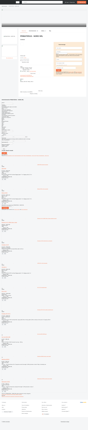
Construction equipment (6, 394)
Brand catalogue (25, 413)
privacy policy (71, 71)
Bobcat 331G (4, 192)
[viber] (42, 71)
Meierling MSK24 (5, 359)
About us (3, 405)
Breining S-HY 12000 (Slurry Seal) (9, 222)
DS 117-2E (4, 291)
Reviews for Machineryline (27, 411)
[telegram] (43, 71)
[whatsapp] (38, 71)
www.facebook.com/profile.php (26, 75)
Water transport (19, 394)
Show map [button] (40, 90)
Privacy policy (24, 407)
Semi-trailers (13, 394)
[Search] (23, 2)
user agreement (79, 71)
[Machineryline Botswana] (8, 2)
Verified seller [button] (23, 55)
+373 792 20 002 (32, 71)
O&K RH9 (4, 168)
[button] (25, 62)
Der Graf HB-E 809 (6, 337)
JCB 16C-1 (4, 267)
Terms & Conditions (25, 405)
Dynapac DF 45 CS (6, 313)
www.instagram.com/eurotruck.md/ (26, 76)
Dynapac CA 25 (5, 244)
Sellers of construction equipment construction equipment (12, 396)
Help (3, 407)
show (4, 148)
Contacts (3, 409)
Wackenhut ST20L (6, 381)
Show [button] (28, 71)
